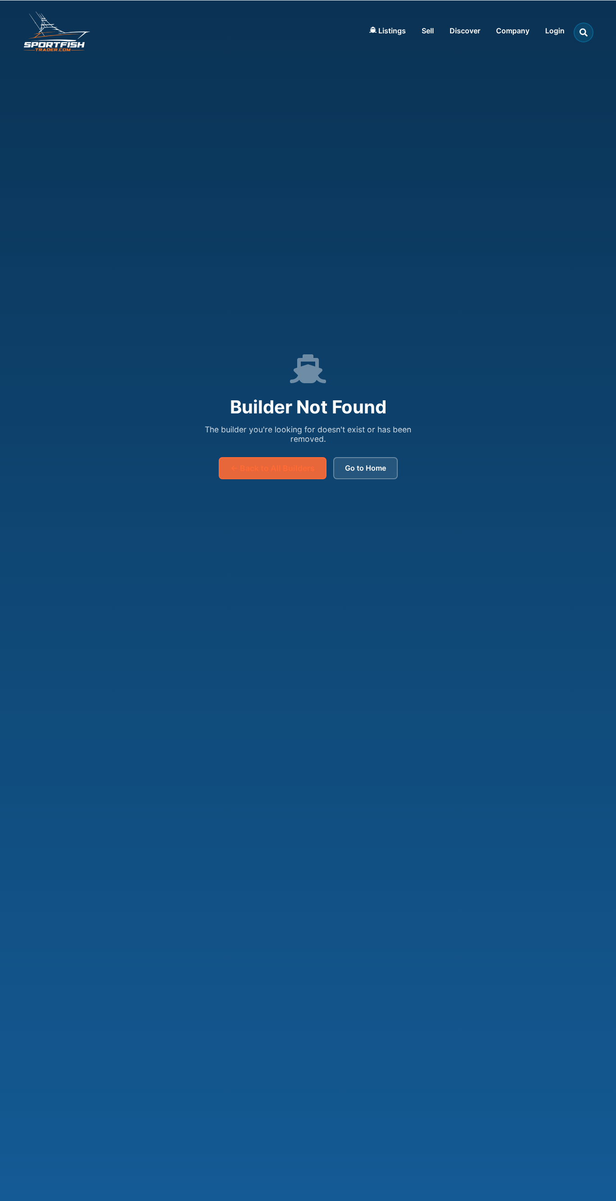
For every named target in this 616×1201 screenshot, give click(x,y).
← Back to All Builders (272, 468)
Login (555, 30)
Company (512, 30)
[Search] (583, 32)
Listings (391, 30)
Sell (428, 30)
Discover (465, 30)
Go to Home (365, 467)
